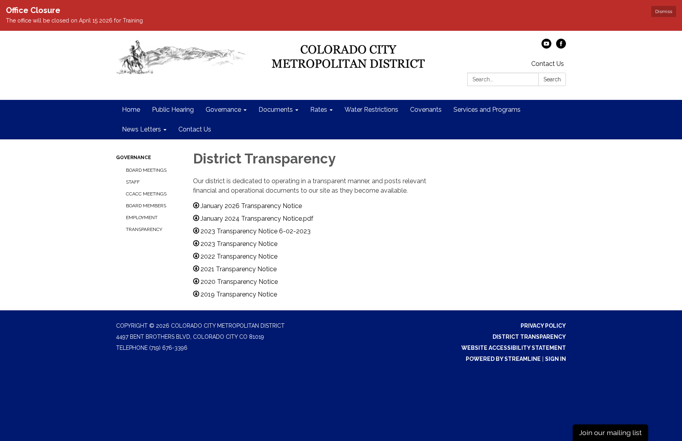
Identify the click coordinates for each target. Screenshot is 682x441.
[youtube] (546, 46)
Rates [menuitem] (318, 109)
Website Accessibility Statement (513, 348)
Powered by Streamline (503, 359)
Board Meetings (146, 170)
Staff (133, 182)
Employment (141, 217)
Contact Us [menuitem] (194, 129)
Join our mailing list (610, 432)
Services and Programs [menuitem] (487, 109)
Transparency (144, 229)
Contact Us (547, 64)
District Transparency (529, 337)
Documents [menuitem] (276, 109)
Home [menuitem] (131, 109)
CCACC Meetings (146, 194)
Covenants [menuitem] (426, 109)
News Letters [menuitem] (141, 129)
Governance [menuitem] (223, 109)
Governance (133, 157)
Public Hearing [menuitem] (173, 109)
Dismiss (663, 11)
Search (552, 79)
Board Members (146, 205)
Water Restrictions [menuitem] (371, 109)
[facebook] (561, 46)
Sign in (555, 359)
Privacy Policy (543, 326)
